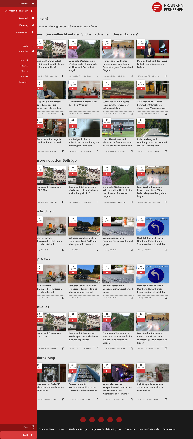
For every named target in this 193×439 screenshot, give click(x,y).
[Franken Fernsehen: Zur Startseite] (168, 7)
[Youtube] (101, 419)
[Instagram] (92, 419)
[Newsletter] (119, 419)
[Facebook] (83, 419)
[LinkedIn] (110, 419)
